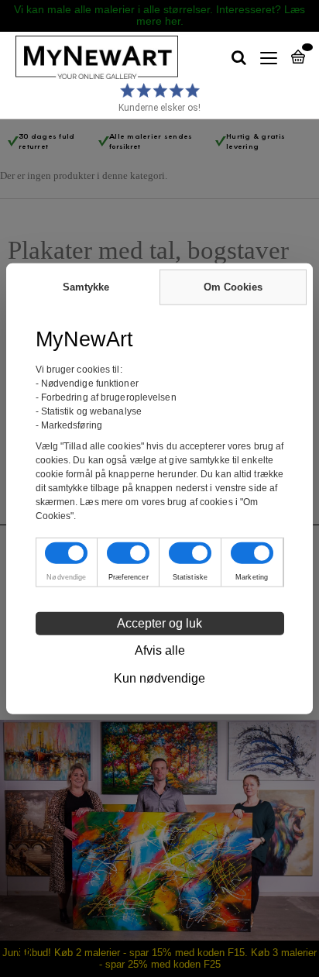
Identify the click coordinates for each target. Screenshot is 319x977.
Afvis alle (160, 650)
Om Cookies (233, 286)
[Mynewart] (89, 58)
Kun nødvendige (159, 678)
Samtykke (86, 286)
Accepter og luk (159, 623)
